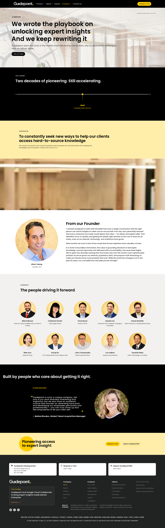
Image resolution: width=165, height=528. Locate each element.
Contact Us (77, 4)
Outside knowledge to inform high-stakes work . (116, 505)
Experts (57, 4)
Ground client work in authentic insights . (84, 507)
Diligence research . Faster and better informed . (116, 507)
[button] (15, 94)
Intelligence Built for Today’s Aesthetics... (84, 505)
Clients (48, 4)
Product (39, 4)
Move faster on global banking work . (83, 509)
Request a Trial (144, 4)
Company (66, 4)
